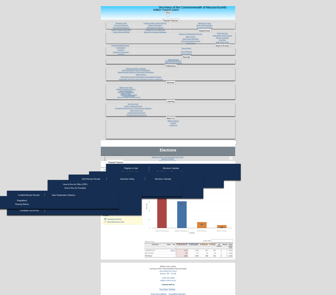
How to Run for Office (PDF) (75, 184)
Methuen (149, 253)
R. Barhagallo (193, 244)
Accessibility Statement (177, 294)
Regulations (22, 200)
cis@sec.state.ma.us (168, 280)
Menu (168, 12)
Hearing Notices (22, 204)
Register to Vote (131, 168)
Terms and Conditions (159, 294)
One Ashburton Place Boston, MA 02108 (168, 272)
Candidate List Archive (29, 210)
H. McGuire (204, 244)
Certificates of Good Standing (128, 98)
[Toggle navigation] (231, 158)
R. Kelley (212, 244)
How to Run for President (75, 188)
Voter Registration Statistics (63, 195)
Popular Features (115, 162)
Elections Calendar (171, 168)
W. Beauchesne (182, 244)
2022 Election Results (91, 179)
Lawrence (150, 250)
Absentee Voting (127, 179)
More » (173, 250)
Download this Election (114, 219)
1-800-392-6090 (168, 278)
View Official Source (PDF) (115, 222)
